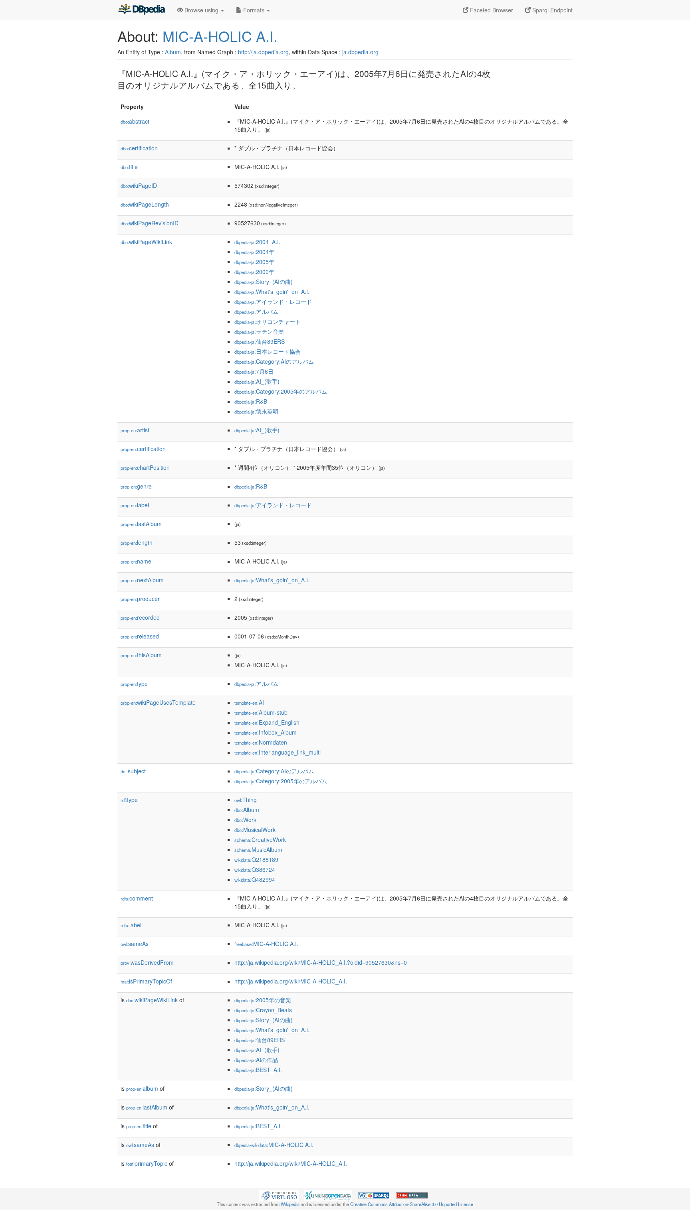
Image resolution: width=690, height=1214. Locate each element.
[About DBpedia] (141, 10)
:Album (246, 810)
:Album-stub (261, 712)
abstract (135, 121)
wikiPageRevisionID (149, 223)
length (137, 542)
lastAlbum (141, 524)
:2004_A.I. (257, 242)
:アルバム (256, 311)
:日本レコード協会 (267, 351)
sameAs (135, 944)
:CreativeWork (260, 839)
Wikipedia (290, 1204)
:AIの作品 (256, 1060)
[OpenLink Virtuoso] (279, 1194)
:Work (245, 820)
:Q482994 (254, 879)
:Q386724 (254, 869)
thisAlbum (141, 655)
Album (173, 52)
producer (140, 599)
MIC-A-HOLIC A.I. (220, 36)
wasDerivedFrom (147, 962)
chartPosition (145, 467)
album (142, 1088)
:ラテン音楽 (259, 331)
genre (136, 486)
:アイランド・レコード (273, 301)
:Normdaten (260, 742)
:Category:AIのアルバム (274, 361)
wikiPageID (139, 185)
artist (135, 430)
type (134, 684)
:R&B (250, 401)
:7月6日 (254, 371)
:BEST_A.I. (258, 1070)
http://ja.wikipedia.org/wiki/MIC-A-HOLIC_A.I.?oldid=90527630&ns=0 (320, 962)
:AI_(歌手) (257, 381)
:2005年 (254, 262)
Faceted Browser (490, 10)
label (135, 505)
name (136, 561)
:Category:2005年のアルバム (280, 391)
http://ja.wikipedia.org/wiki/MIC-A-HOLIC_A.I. (290, 981)
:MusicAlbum (258, 849)
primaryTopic (146, 1163)
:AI (249, 702)
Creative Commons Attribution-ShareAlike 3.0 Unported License (411, 1204)
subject (133, 771)
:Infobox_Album (265, 732)
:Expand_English (266, 722)
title (129, 167)
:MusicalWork (255, 830)
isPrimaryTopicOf (146, 981)
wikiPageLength (145, 204)
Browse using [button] (201, 10)
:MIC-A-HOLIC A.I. (266, 944)
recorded (140, 617)
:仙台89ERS (259, 341)
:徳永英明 (256, 411)
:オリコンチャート (267, 321)
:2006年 (254, 272)
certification (139, 148)
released (140, 636)
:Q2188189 (256, 859)
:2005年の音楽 (262, 1000)
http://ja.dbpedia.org (263, 52)
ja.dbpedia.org (360, 52)
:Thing (245, 800)
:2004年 (254, 252)
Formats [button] (254, 10)
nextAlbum (142, 580)
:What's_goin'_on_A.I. (271, 292)
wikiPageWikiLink (146, 242)
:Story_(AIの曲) (263, 282)
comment (137, 898)
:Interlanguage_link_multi (277, 752)
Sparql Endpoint (552, 10)
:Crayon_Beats (263, 1010)
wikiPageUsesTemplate (158, 702)
